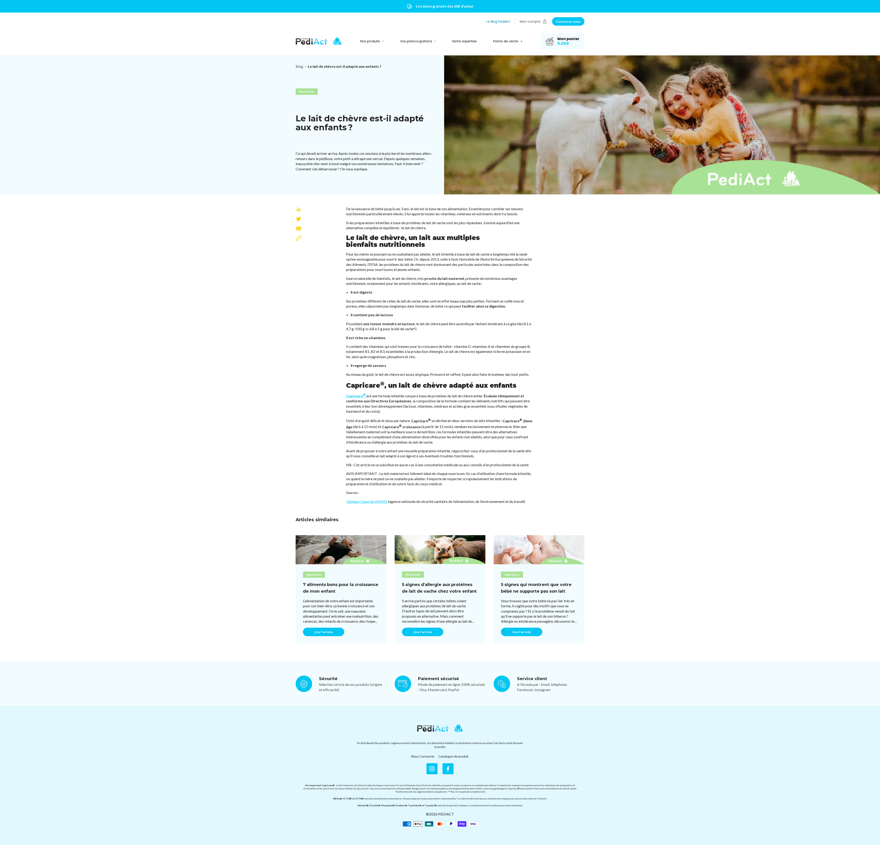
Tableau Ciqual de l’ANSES (366, 501)
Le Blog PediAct (498, 21)
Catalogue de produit (453, 756)
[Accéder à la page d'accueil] (440, 728)
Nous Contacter (422, 756)
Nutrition (306, 91)
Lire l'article (323, 632)
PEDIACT (446, 814)
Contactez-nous (568, 21)
